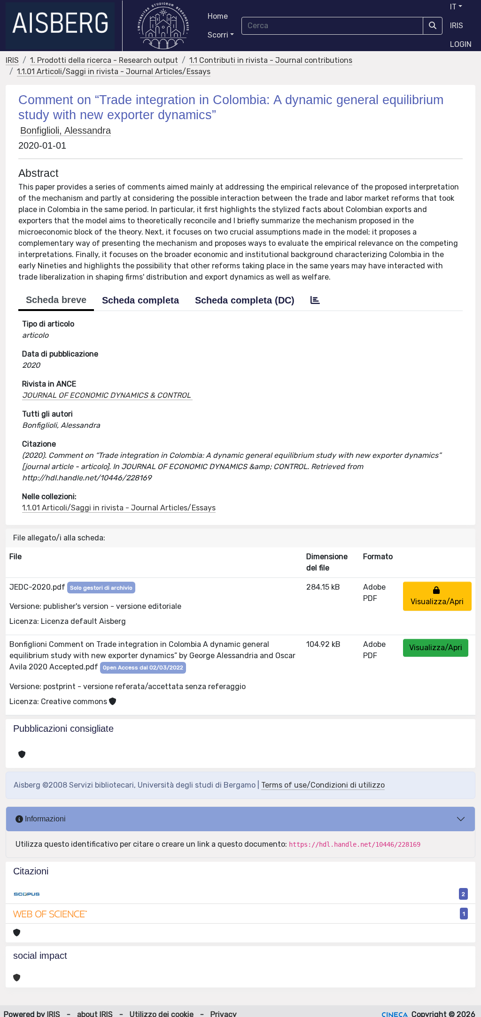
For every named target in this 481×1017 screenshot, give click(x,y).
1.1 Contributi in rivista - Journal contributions (270, 60)
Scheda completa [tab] (140, 300)
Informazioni (44, 819)
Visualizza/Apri (437, 596)
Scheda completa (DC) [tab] (245, 300)
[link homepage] (64, 25)
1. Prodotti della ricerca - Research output (104, 60)
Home (218, 16)
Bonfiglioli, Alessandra (65, 130)
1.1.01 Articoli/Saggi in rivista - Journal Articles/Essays (113, 71)
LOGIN (461, 44)
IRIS (456, 25)
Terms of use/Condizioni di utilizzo (323, 785)
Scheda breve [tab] (56, 300)
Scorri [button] (218, 34)
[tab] (315, 300)
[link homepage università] (163, 25)
